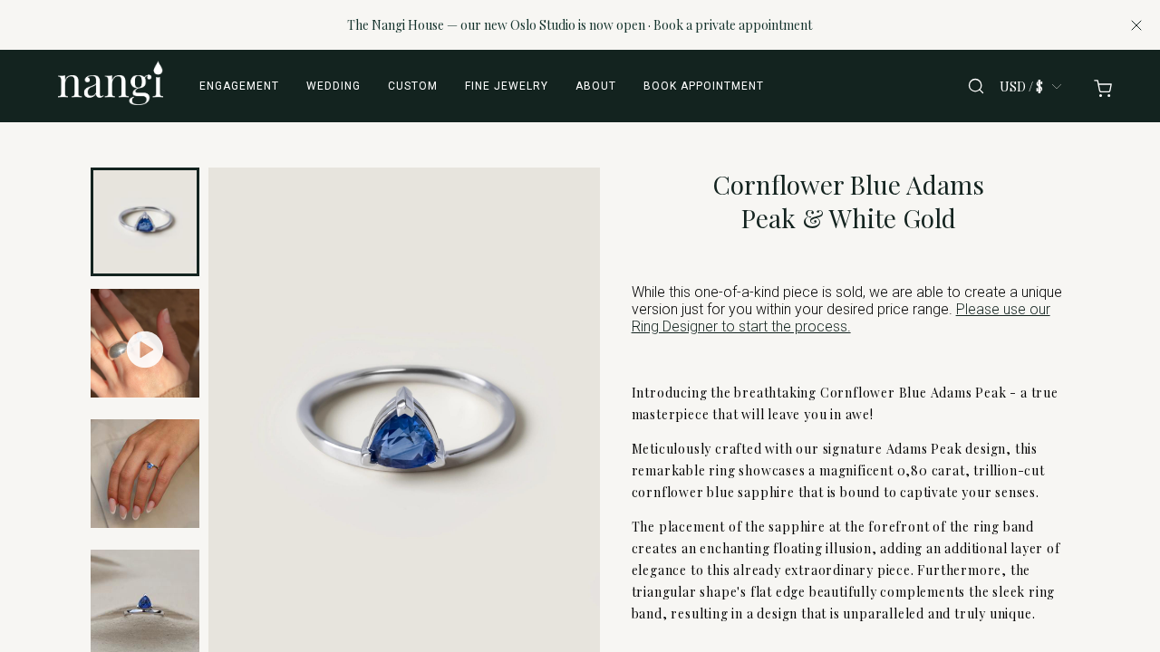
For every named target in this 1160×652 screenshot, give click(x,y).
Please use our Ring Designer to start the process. (841, 318)
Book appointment (703, 86)
